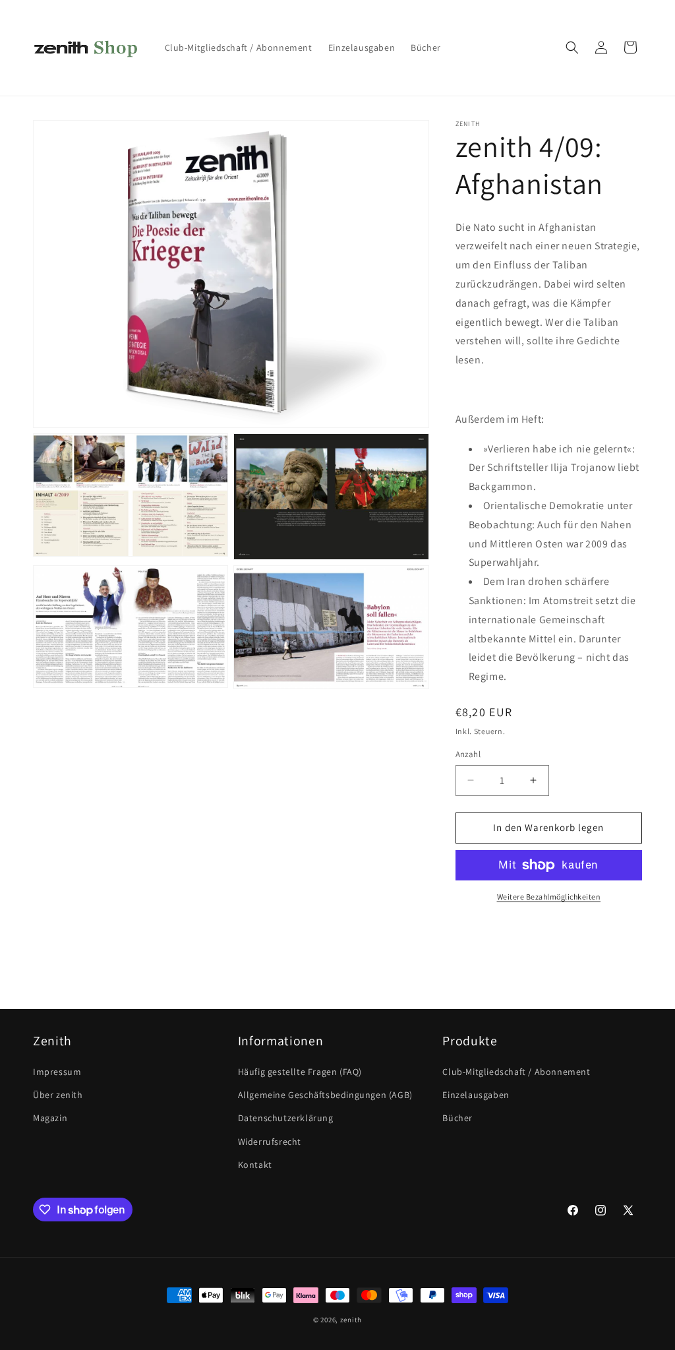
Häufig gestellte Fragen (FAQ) (300, 1072)
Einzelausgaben (475, 1095)
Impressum (57, 1072)
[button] (572, 47)
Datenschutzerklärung (286, 1118)
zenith (351, 1319)
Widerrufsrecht (269, 1142)
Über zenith (58, 1095)
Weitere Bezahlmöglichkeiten (549, 897)
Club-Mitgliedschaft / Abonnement (516, 1072)
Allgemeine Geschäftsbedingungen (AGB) (325, 1095)
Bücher (457, 1118)
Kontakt (255, 1165)
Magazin (50, 1118)
